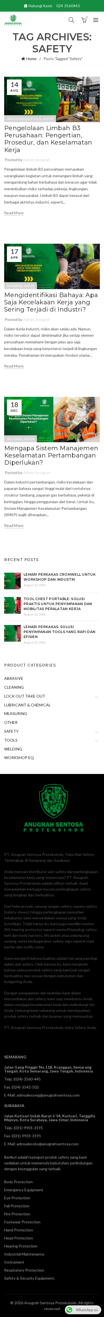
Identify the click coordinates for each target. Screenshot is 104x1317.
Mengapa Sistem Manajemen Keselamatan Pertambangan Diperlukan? (51, 455)
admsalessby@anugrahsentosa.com (47, 1143)
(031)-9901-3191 (28, 1127)
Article (48, 119)
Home (31, 58)
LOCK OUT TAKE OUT (24, 696)
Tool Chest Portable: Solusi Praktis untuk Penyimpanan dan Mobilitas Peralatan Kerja (58, 604)
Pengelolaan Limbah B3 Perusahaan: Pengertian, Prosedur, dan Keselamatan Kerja (48, 139)
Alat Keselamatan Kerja (24, 119)
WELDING (13, 749)
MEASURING (15, 713)
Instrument (14, 1262)
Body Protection (18, 1181)
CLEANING (14, 687)
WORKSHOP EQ (19, 757)
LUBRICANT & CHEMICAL (27, 705)
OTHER (10, 722)
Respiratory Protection (24, 1270)
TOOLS (10, 740)
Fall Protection (16, 1205)
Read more (14, 212)
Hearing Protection (20, 1246)
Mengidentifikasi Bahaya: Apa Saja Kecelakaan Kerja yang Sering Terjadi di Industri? (51, 302)
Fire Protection (17, 1213)
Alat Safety (14, 286)
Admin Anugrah (36, 159)
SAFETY (11, 731)
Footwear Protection (22, 1222)
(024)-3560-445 (27, 1079)
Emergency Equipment (23, 1189)
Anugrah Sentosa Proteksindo (50, 1302)
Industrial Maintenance (24, 1254)
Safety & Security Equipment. (29, 1278)
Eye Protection (17, 1197)
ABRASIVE (13, 678)
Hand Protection (18, 1230)
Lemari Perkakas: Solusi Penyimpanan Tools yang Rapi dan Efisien (59, 632)
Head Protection (18, 1238)
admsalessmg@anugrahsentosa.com (48, 1095)
